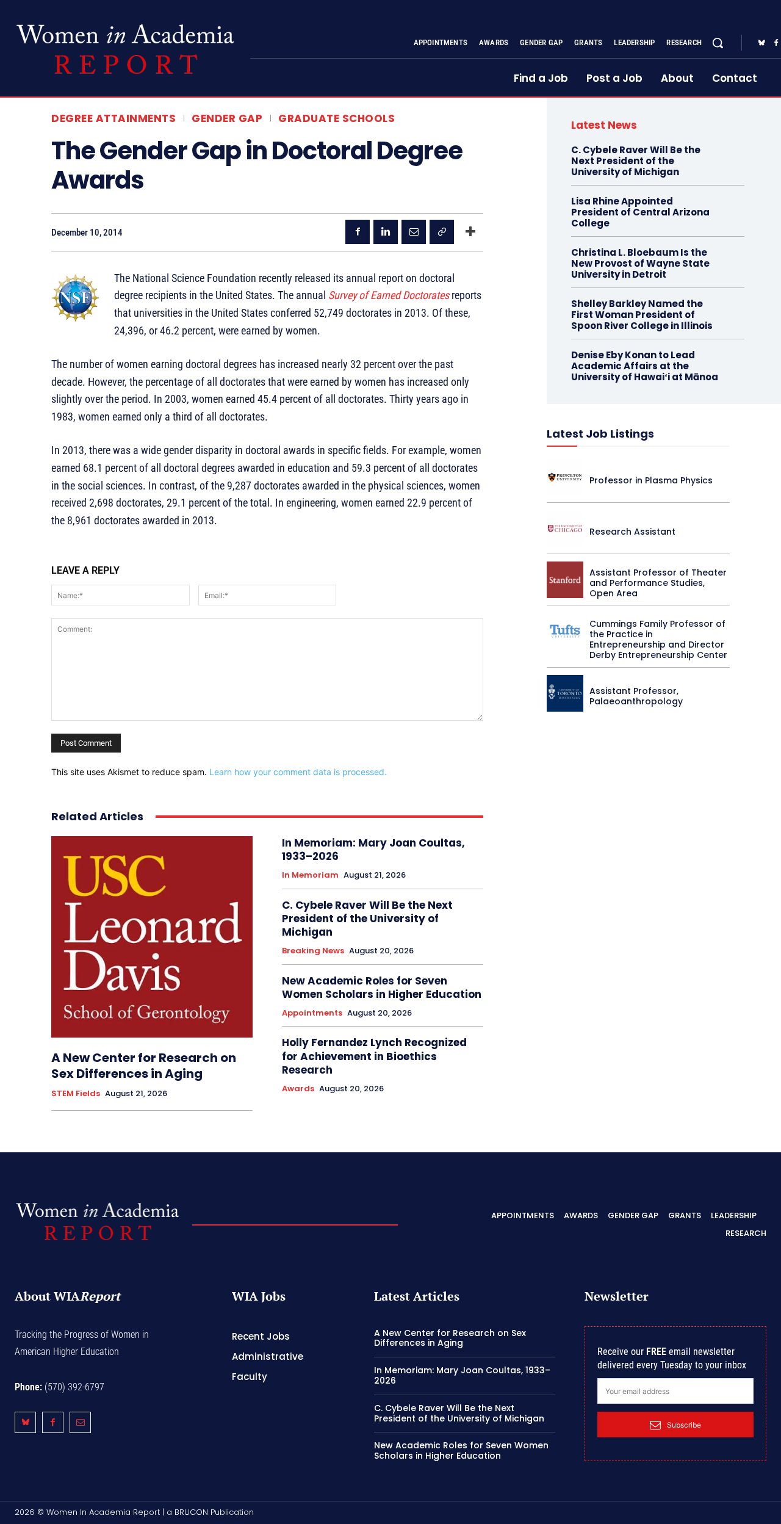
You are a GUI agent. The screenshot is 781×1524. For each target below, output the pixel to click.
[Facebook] (357, 232)
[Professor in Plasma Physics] (565, 477)
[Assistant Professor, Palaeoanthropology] (565, 693)
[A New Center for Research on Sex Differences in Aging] (152, 937)
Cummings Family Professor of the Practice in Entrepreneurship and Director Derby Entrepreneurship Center (658, 639)
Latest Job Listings (600, 433)
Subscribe (684, 1424)
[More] (470, 232)
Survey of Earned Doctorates (388, 295)
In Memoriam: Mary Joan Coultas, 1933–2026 (373, 850)
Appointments (312, 1013)
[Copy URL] (442, 232)
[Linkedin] (385, 232)
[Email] (413, 232)
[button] (717, 42)
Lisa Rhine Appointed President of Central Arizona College (640, 212)
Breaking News (313, 951)
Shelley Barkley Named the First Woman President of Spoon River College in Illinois (642, 314)
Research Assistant (632, 531)
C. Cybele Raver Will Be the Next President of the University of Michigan (367, 918)
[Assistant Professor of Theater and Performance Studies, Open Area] (565, 580)
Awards (298, 1089)
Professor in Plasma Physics (651, 480)
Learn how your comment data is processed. (298, 772)
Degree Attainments (113, 119)
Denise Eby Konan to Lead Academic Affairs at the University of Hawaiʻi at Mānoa (644, 365)
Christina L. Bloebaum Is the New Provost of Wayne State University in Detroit (640, 263)
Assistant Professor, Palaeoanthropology (636, 696)
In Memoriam (310, 875)
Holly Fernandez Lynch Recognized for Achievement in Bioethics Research (374, 1056)
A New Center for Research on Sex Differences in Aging (143, 1065)
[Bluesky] (761, 43)
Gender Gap (227, 119)
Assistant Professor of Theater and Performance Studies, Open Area (658, 582)
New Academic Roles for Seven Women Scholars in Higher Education (381, 987)
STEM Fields (75, 1094)
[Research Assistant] (565, 528)
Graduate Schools (336, 119)
